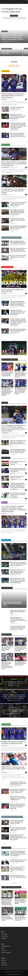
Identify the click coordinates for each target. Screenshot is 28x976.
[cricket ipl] (14, 66)
